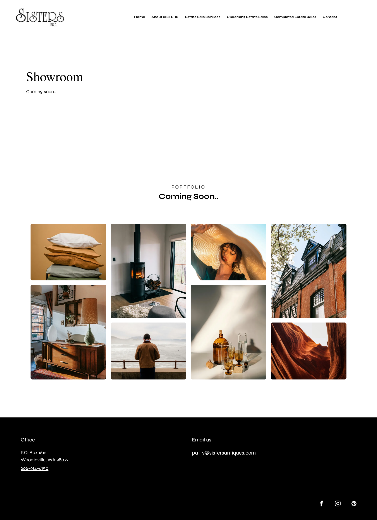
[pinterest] (354, 504)
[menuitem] (139, 17)
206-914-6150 (34, 468)
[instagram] (337, 504)
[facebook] (321, 504)
